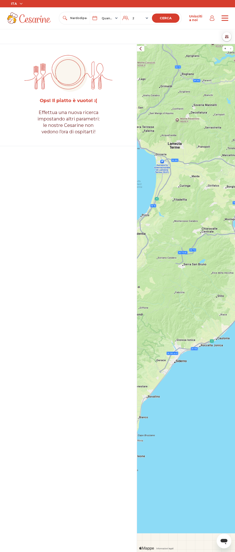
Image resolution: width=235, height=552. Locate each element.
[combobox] (78, 18)
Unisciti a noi (195, 18)
